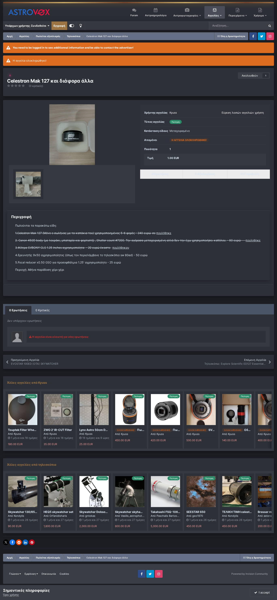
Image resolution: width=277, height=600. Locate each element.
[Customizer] (71, 25)
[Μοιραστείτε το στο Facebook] (12, 542)
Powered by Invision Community (249, 573)
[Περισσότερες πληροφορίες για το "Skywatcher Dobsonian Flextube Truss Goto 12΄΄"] (94, 491)
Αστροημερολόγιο (155, 15)
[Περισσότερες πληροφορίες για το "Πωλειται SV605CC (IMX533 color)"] (130, 409)
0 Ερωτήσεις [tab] (18, 310)
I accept (263, 592)
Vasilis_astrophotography (136, 515)
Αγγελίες (213, 15)
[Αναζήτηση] (269, 25)
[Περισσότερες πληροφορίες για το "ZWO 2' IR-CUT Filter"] (58, 409)
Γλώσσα (14, 573)
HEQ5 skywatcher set (58, 512)
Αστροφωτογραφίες (185, 15)
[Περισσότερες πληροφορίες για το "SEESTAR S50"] (201, 491)
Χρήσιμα (259, 15)
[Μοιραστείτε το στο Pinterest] (32, 542)
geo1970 (197, 515)
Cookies (64, 573)
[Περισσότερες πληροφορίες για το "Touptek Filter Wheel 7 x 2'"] (23, 409)
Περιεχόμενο (237, 15)
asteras (268, 515)
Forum (134, 15)
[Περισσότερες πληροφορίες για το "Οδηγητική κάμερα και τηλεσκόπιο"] (237, 409)
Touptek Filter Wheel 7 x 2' (26, 430)
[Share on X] (6, 542)
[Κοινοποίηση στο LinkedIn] (25, 542)
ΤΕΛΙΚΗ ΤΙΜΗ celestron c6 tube (243, 512)
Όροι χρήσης (11, 594)
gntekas (90, 515)
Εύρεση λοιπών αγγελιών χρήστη (243, 112)
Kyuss (173, 112)
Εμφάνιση (31, 573)
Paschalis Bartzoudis (169, 515)
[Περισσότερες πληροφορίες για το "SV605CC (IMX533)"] (201, 409)
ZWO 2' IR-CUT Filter (58, 430)
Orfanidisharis (58, 515)
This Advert (253, 25)
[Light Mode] (80, 25)
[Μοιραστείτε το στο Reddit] (19, 542)
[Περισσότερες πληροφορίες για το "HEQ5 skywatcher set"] (58, 491)
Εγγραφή (59, 25)
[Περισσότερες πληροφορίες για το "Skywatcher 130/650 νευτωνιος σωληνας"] (23, 491)
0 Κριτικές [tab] (42, 310)
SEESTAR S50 (195, 512)
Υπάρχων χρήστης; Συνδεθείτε (26, 25)
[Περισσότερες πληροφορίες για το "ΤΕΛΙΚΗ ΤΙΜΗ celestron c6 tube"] (237, 491)
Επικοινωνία (49, 573)
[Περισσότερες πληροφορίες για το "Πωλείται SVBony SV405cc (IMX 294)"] (165, 409)
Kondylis (19, 515)
